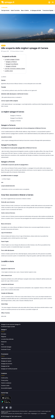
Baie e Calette (25, 10)
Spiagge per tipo (5, 366)
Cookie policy (4, 378)
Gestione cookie (5, 385)
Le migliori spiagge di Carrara (12, 59)
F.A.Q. (2, 344)
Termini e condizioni (6, 383)
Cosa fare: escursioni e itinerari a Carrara (15, 68)
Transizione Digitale (47, 10)
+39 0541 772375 (26, 413)
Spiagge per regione (6, 361)
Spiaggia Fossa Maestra (12, 64)
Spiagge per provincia (6, 363)
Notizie (3, 45)
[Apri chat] (52, 416)
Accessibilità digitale (6, 388)
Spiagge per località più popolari (9, 368)
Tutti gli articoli (5, 10)
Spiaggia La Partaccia (11, 61)
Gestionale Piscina (6, 349)
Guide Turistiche (15, 10)
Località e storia (9, 71)
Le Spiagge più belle (35, 10)
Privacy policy (4, 380)
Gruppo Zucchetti (11, 326)
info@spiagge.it (34, 413)
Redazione (4, 341)
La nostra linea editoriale (7, 339)
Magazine (3, 336)
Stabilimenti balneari (6, 358)
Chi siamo (3, 334)
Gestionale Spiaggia (6, 347)
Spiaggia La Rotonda (11, 66)
